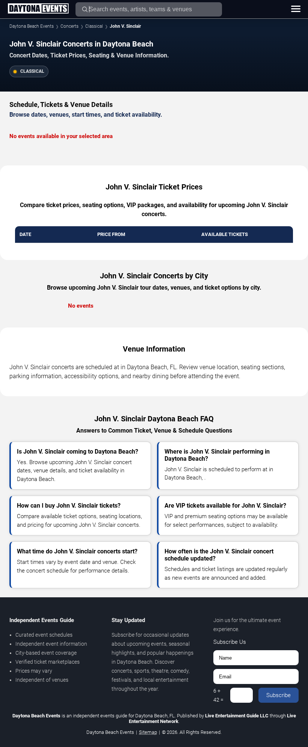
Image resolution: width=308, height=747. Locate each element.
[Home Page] (38, 9)
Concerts (69, 26)
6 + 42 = (218, 695)
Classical (94, 26)
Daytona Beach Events (31, 26)
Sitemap (148, 732)
